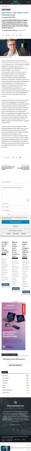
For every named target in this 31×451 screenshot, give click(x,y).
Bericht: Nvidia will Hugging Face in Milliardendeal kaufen (25, 249)
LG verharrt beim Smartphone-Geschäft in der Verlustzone (23, 168)
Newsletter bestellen (15, 365)
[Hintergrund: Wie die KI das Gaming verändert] (5, 238)
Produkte (4, 254)
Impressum (23, 233)
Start (3, 6)
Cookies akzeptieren (15, 222)
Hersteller (25, 258)
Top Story (8, 9)
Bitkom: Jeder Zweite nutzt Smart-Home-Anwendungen (15, 249)
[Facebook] (13, 429)
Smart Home (14, 258)
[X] (17, 429)
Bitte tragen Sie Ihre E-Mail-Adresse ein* (14, 359)
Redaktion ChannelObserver (11, 30)
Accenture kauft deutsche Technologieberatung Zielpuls (8, 168)
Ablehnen (15, 226)
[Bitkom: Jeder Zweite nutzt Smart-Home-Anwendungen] (15, 238)
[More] (20, 35)
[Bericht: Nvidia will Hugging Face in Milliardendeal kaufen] (25, 238)
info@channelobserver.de (15, 425)
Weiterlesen (5, 284)
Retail (6, 6)
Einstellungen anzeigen (15, 230)
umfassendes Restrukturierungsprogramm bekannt (14, 62)
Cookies (8, 233)
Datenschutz (16, 233)
